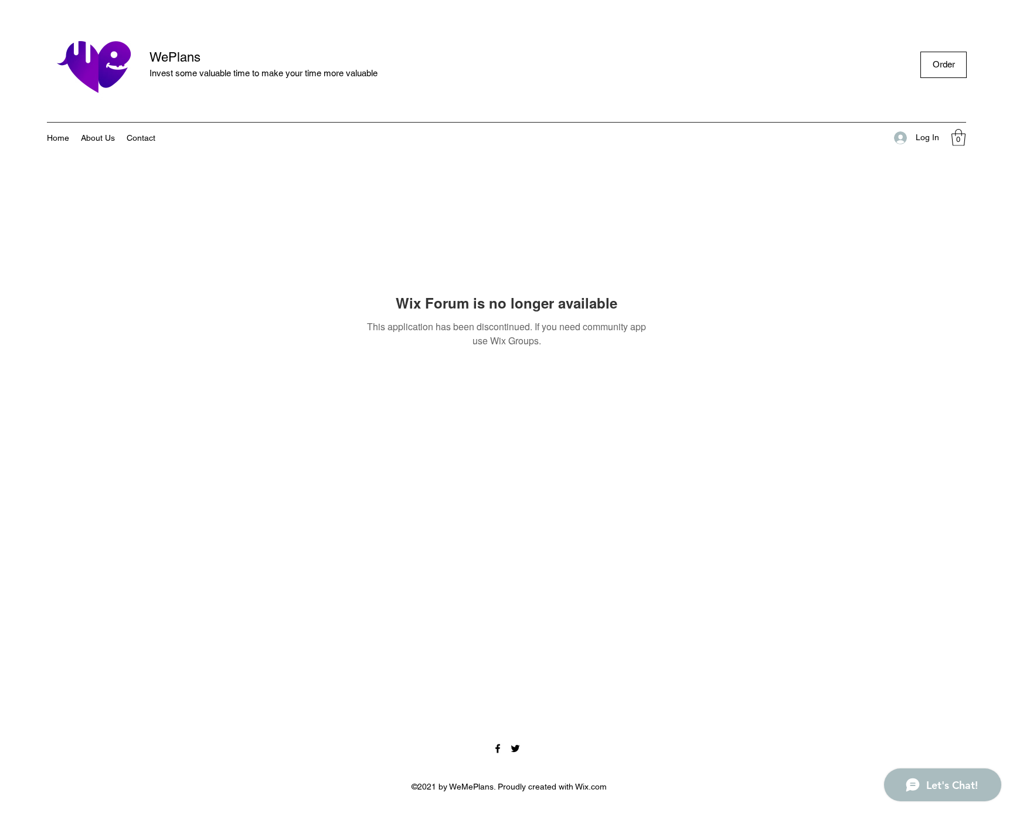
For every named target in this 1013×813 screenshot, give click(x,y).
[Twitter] (515, 748)
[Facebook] (498, 748)
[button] (958, 137)
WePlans (174, 57)
